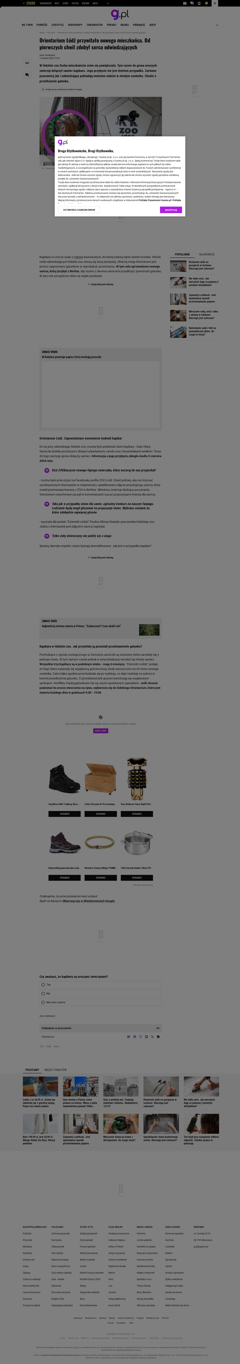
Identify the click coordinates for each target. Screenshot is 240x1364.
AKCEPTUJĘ (171, 210)
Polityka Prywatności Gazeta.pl (155, 200)
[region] (120, 176)
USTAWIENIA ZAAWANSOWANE (79, 210)
